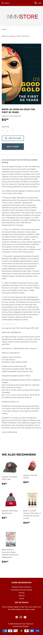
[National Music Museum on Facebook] (17, 617)
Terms (21, 598)
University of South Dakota (21, 590)
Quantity (5, 127)
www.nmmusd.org (9, 432)
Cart (39, 3)
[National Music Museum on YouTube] (25, 617)
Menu (7, 3)
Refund (21, 596)
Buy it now (13, 146)
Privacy (21, 593)
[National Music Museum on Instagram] (21, 617)
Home (4, 29)
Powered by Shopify (21, 626)
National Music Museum (21, 587)
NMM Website (16, 609)
